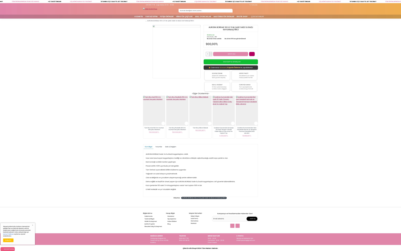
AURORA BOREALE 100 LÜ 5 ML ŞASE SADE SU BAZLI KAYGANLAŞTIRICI (204, 198)
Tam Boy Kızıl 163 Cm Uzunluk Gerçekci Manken (154, 129)
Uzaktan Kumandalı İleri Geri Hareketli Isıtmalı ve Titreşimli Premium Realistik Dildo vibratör (246, 130)
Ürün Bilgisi (148, 147)
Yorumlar (158, 147)
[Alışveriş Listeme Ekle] (252, 54)
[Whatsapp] (237, 226)
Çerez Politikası (8, 234)
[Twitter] (232, 226)
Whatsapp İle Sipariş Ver (231, 62)
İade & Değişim (170, 147)
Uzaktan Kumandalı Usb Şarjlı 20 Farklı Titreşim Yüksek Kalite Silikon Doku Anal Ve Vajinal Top (223, 130)
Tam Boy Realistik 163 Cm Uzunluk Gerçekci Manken (177, 129)
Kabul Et (8, 240)
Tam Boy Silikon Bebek (200, 128)
